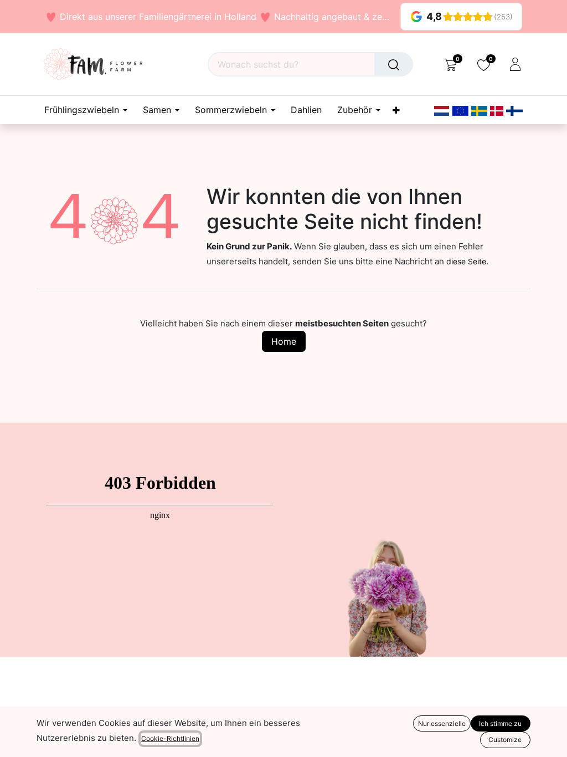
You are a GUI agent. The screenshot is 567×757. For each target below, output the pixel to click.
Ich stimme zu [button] (500, 723)
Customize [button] (505, 739)
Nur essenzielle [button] (442, 723)
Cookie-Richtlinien (170, 738)
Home (283, 341)
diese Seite (466, 261)
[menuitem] (306, 110)
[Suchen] (393, 64)
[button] (15, 740)
